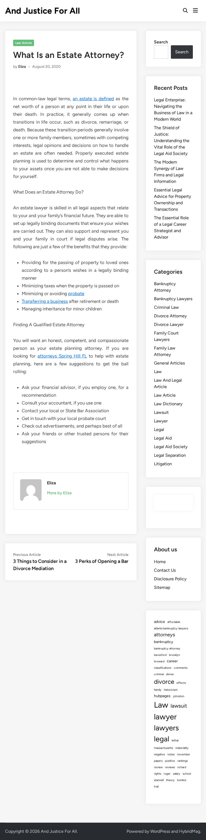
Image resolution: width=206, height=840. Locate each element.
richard (181, 767)
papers (158, 761)
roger (167, 773)
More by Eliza (59, 492)
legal (161, 738)
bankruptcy (163, 642)
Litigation (163, 463)
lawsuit (179, 706)
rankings (182, 761)
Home (160, 561)
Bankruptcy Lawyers (173, 298)
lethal (175, 740)
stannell (159, 780)
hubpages (162, 696)
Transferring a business (45, 301)
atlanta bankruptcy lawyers (171, 628)
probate (76, 293)
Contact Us (165, 570)
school (187, 773)
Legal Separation (170, 455)
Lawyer (161, 420)
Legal (159, 429)
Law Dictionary (168, 403)
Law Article (23, 43)
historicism (171, 690)
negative (159, 754)
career (172, 661)
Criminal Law (166, 307)
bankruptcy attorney (167, 648)
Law (158, 371)
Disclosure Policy (170, 578)
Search (161, 41)
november (183, 754)
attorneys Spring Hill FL (62, 356)
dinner (170, 674)
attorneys (164, 635)
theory (170, 780)
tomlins (181, 780)
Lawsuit (161, 412)
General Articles (169, 363)
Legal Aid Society (170, 446)
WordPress (160, 831)
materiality (182, 748)
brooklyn (174, 655)
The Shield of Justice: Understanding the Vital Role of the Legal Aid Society (171, 140)
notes (171, 754)
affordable (173, 622)
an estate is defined (93, 98)
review (158, 767)
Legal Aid (163, 438)
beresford (160, 655)
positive (170, 761)
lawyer (165, 716)
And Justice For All (42, 11)
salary (176, 773)
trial (156, 786)
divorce (164, 681)
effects (181, 683)
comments (180, 668)
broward (159, 661)
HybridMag (189, 831)
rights (157, 773)
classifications (162, 668)
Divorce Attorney (170, 315)
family (157, 690)
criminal (159, 674)
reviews (170, 767)
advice (159, 621)
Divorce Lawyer (168, 324)
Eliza (22, 66)
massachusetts (163, 748)
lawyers (166, 727)
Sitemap (162, 587)
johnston (178, 696)
